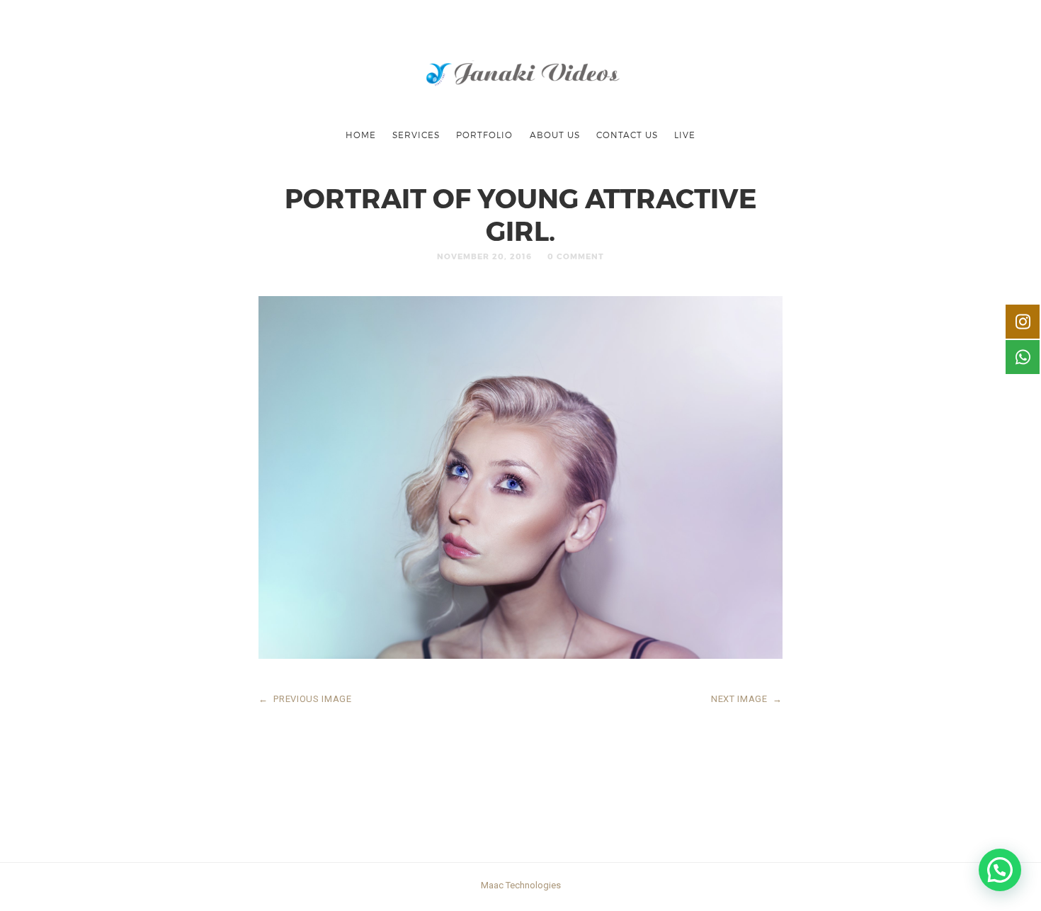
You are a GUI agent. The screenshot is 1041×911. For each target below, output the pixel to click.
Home (361, 135)
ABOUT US (555, 135)
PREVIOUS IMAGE (305, 699)
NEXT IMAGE (747, 699)
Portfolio (484, 135)
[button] (1000, 870)
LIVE (684, 135)
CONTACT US (627, 135)
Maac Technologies (521, 885)
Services (416, 135)
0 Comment (575, 256)
